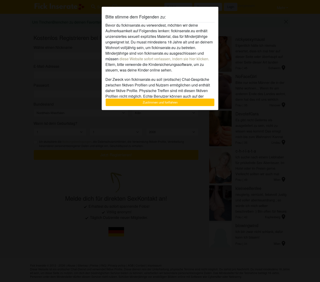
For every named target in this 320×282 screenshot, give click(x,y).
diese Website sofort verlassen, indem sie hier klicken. (164, 58)
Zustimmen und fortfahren (160, 102)
